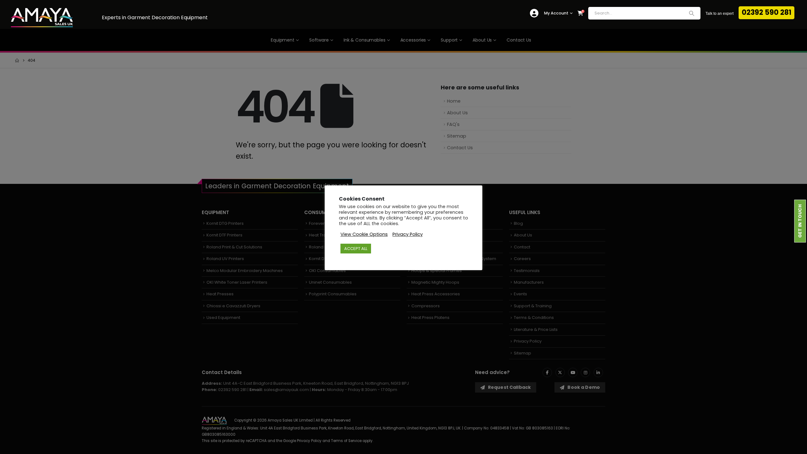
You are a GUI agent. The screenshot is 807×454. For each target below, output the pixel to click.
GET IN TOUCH (800, 221)
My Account (556, 13)
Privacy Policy (407, 234)
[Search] (691, 13)
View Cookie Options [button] (364, 234)
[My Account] (534, 13)
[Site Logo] (41, 18)
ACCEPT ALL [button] (355, 249)
